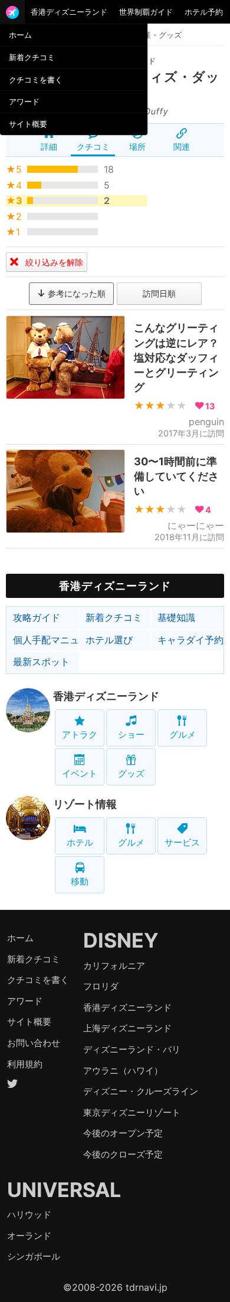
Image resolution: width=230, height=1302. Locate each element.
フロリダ (101, 986)
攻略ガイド (36, 617)
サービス (182, 842)
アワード (24, 101)
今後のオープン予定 (123, 1133)
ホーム (20, 35)
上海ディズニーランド (127, 1028)
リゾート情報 (85, 804)
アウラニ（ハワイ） (123, 1070)
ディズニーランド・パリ (131, 1049)
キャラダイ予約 (190, 640)
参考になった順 (75, 293)
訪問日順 (159, 293)
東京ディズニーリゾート (131, 1112)
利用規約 (24, 1064)
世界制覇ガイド (146, 12)
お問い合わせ (33, 1042)
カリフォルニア (114, 965)
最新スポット (41, 662)
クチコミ (93, 147)
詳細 (49, 147)
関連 (181, 147)
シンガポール (33, 1256)
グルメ (182, 734)
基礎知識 (176, 617)
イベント (79, 773)
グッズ (131, 773)
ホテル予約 (204, 12)
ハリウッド (29, 1214)
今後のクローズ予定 (123, 1154)
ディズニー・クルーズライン (140, 1091)
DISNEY (121, 940)
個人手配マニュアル (46, 640)
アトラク (79, 734)
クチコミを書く (36, 79)
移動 (79, 881)
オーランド (29, 1235)
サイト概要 (28, 124)
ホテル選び (109, 640)
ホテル (80, 842)
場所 (137, 147)
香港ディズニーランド (69, 12)
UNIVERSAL (64, 1190)
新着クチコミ (32, 57)
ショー (131, 734)
